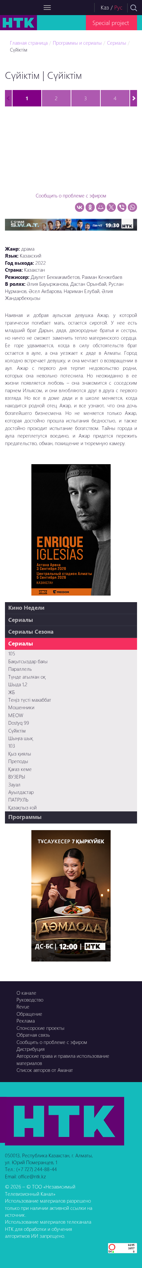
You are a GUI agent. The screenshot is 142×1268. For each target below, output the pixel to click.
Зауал (14, 784)
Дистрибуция (31, 1049)
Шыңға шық (20, 738)
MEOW (15, 715)
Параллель (20, 669)
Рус (118, 7)
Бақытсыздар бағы (28, 661)
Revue (23, 1006)
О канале (26, 992)
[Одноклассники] (90, 207)
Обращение (29, 1013)
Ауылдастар (21, 792)
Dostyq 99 (18, 722)
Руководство (30, 999)
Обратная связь (33, 1034)
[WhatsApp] (132, 207)
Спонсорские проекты (40, 1028)
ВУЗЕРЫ (16, 776)
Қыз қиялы (19, 753)
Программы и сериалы (77, 42)
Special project (110, 22)
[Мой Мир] (100, 207)
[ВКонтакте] (79, 207)
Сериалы (116, 42)
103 (11, 745)
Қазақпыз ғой (22, 807)
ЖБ (11, 692)
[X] (111, 207)
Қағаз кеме (20, 769)
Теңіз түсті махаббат (29, 699)
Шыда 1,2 (17, 684)
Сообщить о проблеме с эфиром (71, 195)
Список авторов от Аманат (45, 1070)
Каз (105, 7)
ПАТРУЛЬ (18, 799)
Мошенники (21, 707)
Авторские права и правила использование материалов (63, 1059)
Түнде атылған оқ (27, 676)
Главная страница (29, 42)
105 (11, 653)
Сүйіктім (17, 730)
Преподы (18, 761)
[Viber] (121, 207)
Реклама (26, 1020)
